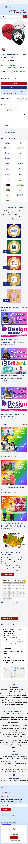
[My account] (9, 11)
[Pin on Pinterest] (20, 99)
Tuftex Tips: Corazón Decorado (12, 454)
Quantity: (3, 78)
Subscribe (6, 809)
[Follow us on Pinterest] (10, 823)
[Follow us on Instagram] (7, 823)
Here (22, 568)
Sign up (11, 93)
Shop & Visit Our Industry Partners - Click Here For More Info (14, 2)
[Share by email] (26, 99)
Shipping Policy (7, 574)
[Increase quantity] (15, 78)
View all (24, 308)
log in (15, 93)
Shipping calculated (12, 67)
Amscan (3, 60)
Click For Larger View (9, 618)
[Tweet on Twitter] (23, 99)
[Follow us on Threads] (5, 823)
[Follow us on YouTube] (13, 823)
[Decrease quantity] (8, 78)
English (3, 815)
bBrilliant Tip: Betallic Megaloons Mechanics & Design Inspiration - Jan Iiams (12, 378)
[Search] (25, 16)
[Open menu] (2, 6)
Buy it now (14, 88)
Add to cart (14, 83)
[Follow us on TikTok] (15, 823)
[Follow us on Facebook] (2, 823)
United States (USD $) (14, 815)
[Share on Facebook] (18, 99)
